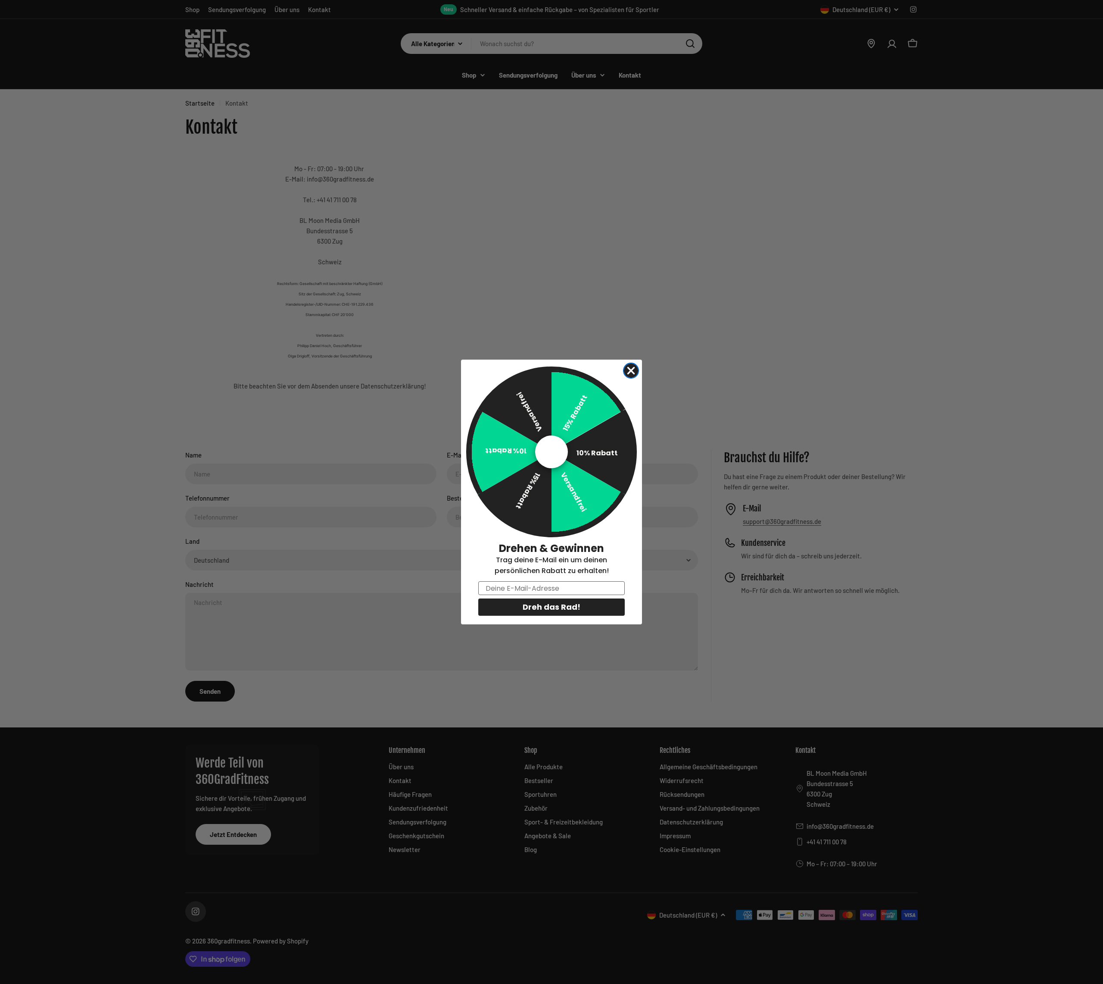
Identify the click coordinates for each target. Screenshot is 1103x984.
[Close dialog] (631, 370)
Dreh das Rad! (551, 607)
